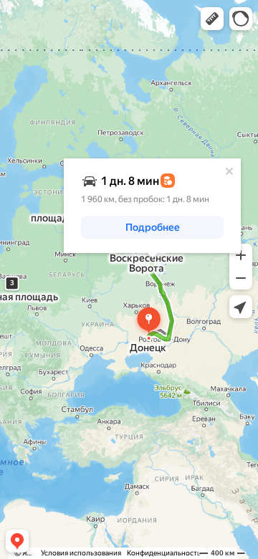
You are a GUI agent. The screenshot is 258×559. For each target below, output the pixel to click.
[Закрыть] (229, 171)
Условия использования (81, 553)
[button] (212, 18)
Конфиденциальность (164, 553)
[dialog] (152, 205)
